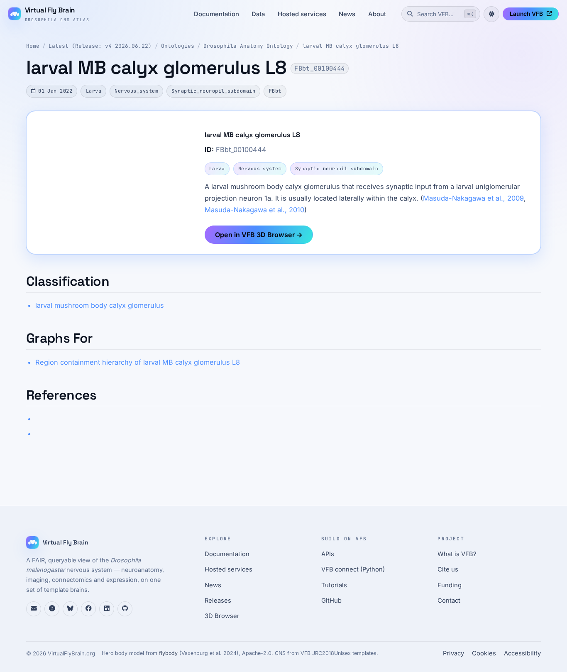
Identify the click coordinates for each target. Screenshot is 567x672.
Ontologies (177, 45)
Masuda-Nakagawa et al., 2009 (473, 198)
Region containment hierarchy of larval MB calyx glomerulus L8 (137, 362)
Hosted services (302, 14)
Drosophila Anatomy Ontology (248, 45)
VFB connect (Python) (353, 569)
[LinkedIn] (106, 608)
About (377, 14)
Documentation (216, 14)
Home (32, 45)
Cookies (484, 653)
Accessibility (522, 653)
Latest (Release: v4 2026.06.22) (100, 45)
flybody (168, 653)
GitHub (331, 600)
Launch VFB (526, 13)
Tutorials (334, 585)
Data (258, 14)
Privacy (453, 653)
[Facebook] (88, 608)
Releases (218, 600)
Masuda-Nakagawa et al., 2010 (254, 210)
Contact (448, 600)
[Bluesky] (70, 608)
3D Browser (222, 616)
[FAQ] (51, 608)
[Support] (33, 608)
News (347, 14)
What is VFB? (457, 554)
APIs (327, 554)
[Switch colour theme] (491, 14)
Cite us (447, 569)
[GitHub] (124, 608)
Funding (449, 585)
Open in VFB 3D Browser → (259, 235)
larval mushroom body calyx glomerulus (99, 305)
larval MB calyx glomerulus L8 (351, 45)
